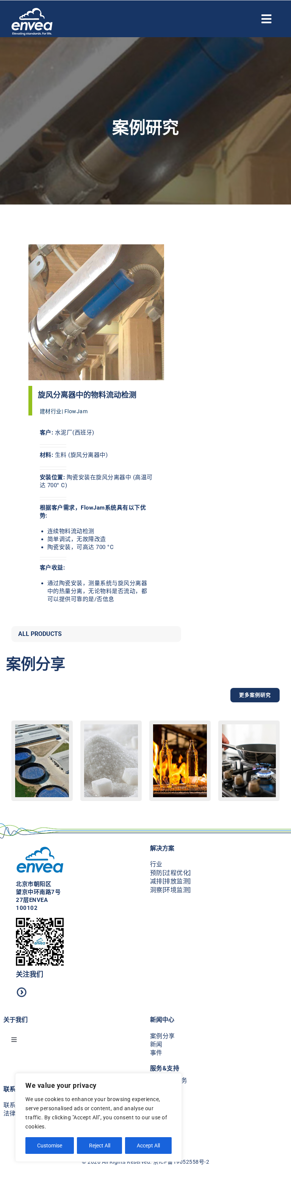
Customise (49, 1145)
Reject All (99, 1145)
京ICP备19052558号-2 (181, 1162)
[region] (98, 1117)
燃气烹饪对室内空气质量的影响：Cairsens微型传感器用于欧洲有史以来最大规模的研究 (249, 793)
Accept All (148, 1145)
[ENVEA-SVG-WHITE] (32, 10)
